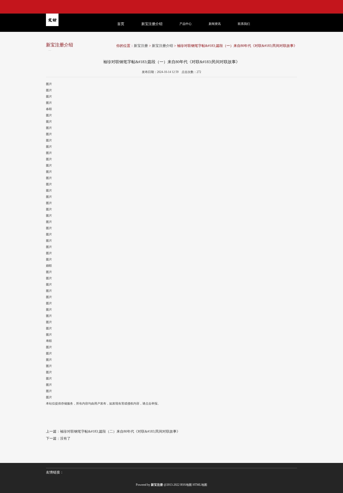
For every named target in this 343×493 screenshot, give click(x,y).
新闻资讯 (215, 24)
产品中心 (186, 24)
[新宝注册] (72, 32)
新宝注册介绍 (162, 46)
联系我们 (244, 24)
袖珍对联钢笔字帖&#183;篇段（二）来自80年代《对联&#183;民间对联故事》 (120, 431)
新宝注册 (141, 46)
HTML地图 (200, 484)
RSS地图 (186, 484)
